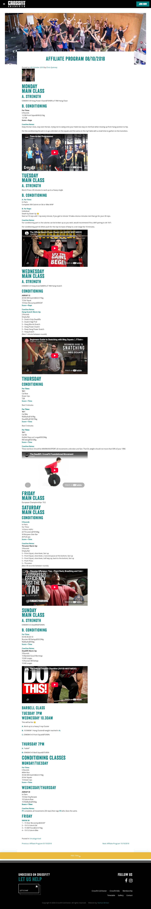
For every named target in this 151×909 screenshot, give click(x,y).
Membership (128, 891)
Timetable (111, 895)
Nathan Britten (103, 903)
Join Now (143, 3)
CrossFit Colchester (99, 891)
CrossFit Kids (115, 891)
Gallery (120, 895)
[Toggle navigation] (4, 4)
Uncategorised (35, 838)
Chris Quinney (51, 67)
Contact (129, 895)
